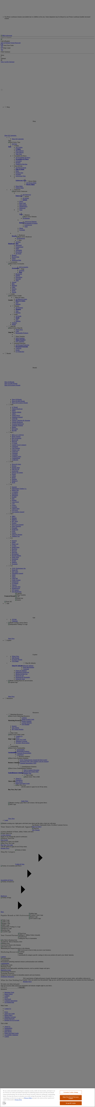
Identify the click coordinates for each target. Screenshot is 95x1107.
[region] (47, 1097)
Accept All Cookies (71, 1103)
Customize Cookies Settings (70, 1092)
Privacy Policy (28, 1098)
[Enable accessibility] (4, 1103)
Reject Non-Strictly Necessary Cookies (71, 1097)
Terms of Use (18, 1099)
